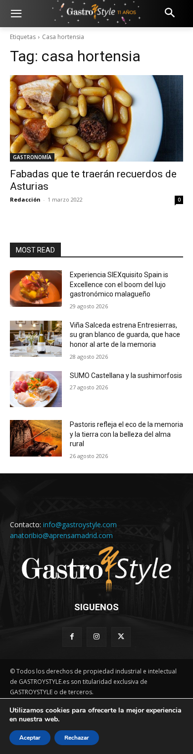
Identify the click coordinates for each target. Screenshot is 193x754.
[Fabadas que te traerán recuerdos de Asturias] (96, 118)
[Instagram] (96, 636)
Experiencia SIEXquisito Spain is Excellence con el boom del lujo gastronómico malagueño (119, 284)
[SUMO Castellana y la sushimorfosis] (36, 389)
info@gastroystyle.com (80, 524)
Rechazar (76, 738)
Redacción (25, 199)
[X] (121, 636)
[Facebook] (72, 636)
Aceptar (30, 738)
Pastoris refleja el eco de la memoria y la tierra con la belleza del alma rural (126, 434)
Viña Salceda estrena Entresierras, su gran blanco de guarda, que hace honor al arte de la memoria (125, 334)
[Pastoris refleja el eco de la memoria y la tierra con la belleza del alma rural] (36, 438)
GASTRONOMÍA (32, 157)
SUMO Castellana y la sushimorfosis (126, 375)
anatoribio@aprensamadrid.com (61, 535)
